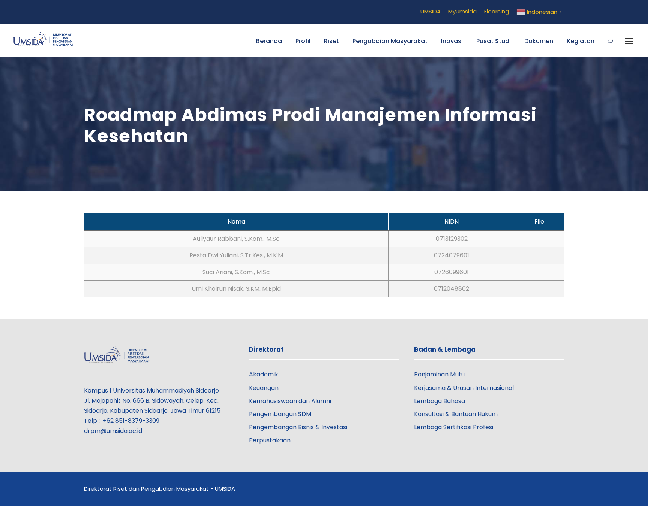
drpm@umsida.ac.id (113, 431)
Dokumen (538, 41)
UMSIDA (430, 11)
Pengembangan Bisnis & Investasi (298, 427)
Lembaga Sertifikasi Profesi (453, 427)
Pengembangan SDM (280, 414)
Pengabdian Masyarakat (390, 41)
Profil (303, 41)
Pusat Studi (493, 41)
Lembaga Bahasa (439, 401)
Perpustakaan (270, 440)
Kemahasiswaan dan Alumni (290, 401)
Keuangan (264, 388)
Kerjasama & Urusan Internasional (464, 388)
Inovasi (452, 41)
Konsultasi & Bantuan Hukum (456, 414)
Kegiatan (580, 41)
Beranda (269, 41)
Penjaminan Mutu (439, 374)
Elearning (496, 11)
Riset (331, 41)
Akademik (263, 374)
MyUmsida (462, 11)
